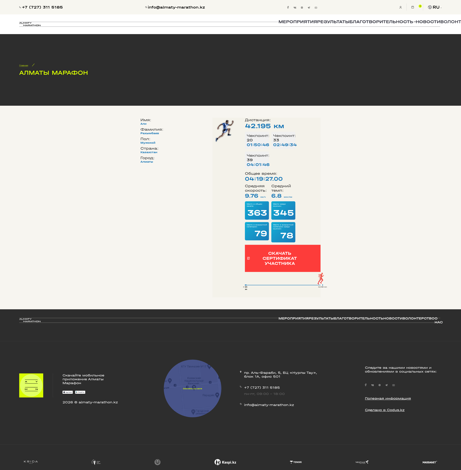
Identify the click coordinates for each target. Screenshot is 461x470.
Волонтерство (419, 318)
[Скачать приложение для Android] (80, 393)
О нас (439, 320)
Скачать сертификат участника (280, 258)
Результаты (333, 21)
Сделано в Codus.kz (385, 410)
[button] (382, 21)
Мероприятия (298, 21)
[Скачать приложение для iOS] (68, 393)
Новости (428, 21)
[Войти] (403, 7)
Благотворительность (358, 318)
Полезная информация (388, 398)
